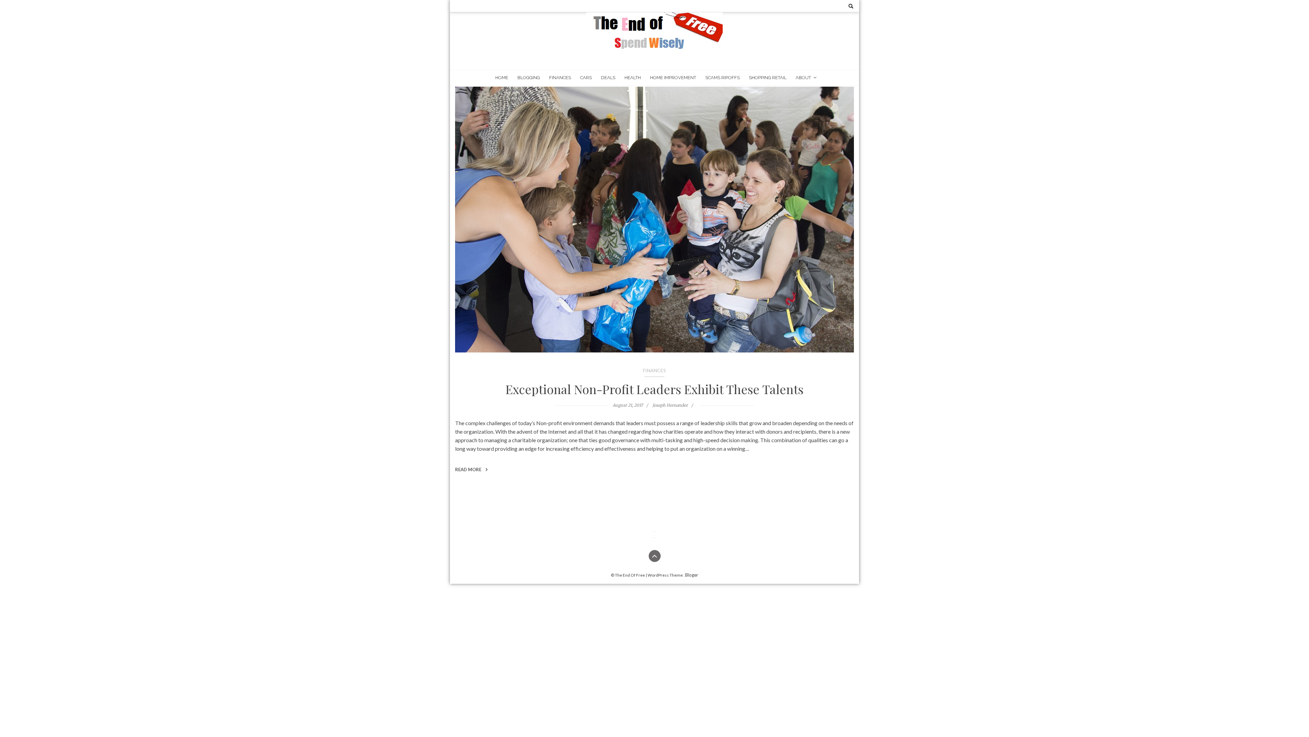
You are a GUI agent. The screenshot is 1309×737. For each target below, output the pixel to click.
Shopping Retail (767, 77)
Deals (608, 77)
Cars (586, 77)
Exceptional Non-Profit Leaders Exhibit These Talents (654, 389)
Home (501, 77)
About (803, 77)
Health (633, 77)
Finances (560, 77)
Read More (468, 469)
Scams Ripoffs (722, 77)
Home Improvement (673, 77)
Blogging (528, 77)
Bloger (691, 575)
